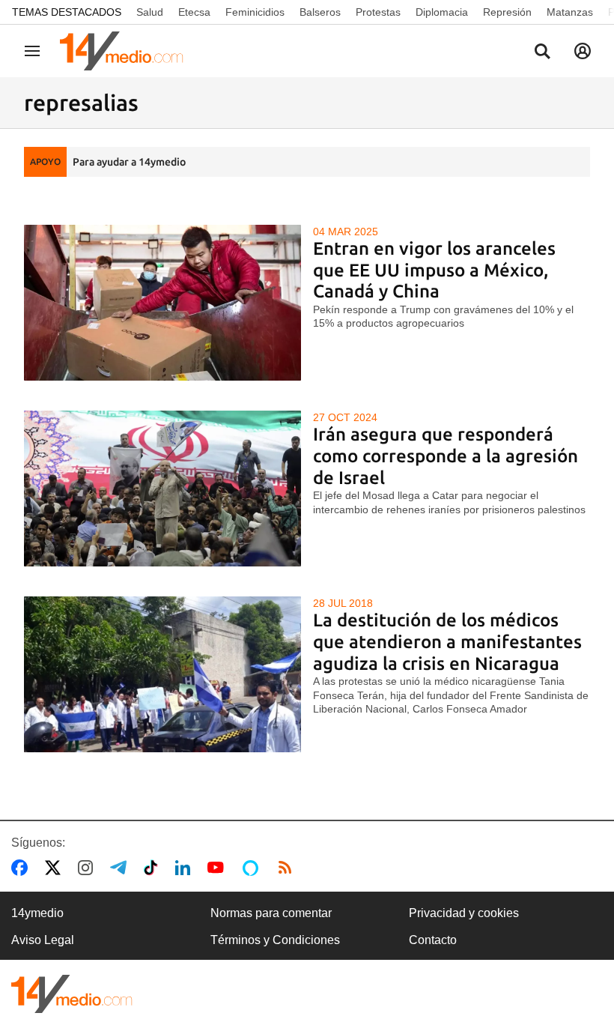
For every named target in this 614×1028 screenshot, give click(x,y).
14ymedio (37, 913)
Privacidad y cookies (464, 913)
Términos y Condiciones (275, 940)
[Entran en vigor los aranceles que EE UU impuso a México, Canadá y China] (162, 303)
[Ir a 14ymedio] (126, 50)
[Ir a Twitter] (56, 868)
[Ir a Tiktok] (154, 868)
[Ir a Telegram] (121, 868)
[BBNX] (72, 994)
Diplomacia (442, 12)
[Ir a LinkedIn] (185, 868)
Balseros (320, 12)
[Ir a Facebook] (22, 868)
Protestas (378, 12)
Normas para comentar (271, 913)
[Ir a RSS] (288, 868)
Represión (507, 12)
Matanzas (570, 12)
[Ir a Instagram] (88, 868)
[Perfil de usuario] (583, 51)
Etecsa (194, 12)
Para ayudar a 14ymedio (129, 162)
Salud (149, 12)
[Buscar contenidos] (542, 52)
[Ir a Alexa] (253, 868)
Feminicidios (255, 12)
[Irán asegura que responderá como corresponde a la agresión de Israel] (162, 488)
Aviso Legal (42, 940)
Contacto (433, 940)
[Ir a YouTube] (218, 868)
